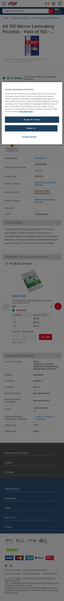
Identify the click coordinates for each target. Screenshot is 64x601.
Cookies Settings (29, 137)
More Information (26, 111)
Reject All (31, 128)
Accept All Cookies (32, 119)
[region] (32, 113)
